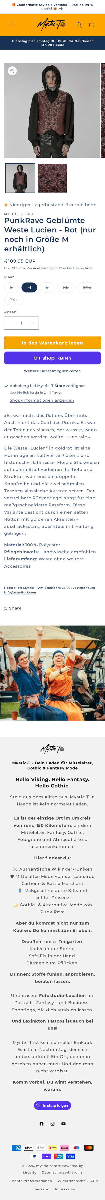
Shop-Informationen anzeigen (42, 400)
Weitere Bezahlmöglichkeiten (52, 371)
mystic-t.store (48, 1166)
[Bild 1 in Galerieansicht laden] (20, 178)
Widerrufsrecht (71, 1181)
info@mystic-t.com (20, 592)
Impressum (65, 1189)
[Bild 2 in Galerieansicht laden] (52, 178)
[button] (11, 25)
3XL (17, 301)
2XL (90, 288)
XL (68, 288)
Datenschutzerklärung (62, 1172)
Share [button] (15, 608)
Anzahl (11, 312)
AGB (94, 1181)
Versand (33, 268)
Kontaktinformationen (32, 1181)
